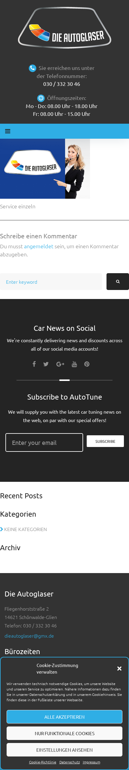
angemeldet (38, 246)
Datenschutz (69, 761)
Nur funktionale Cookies (64, 733)
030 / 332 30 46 (61, 83)
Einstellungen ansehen (64, 750)
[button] (119, 669)
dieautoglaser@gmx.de (29, 635)
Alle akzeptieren (64, 717)
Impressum (91, 761)
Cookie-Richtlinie (42, 761)
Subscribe (105, 441)
